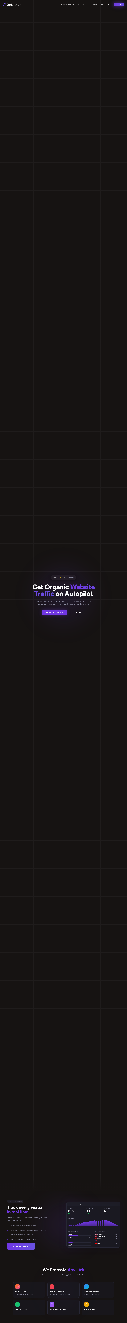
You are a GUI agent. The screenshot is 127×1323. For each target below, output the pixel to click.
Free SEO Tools (82, 4)
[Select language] (102, 4)
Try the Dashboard (19, 1246)
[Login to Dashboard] (109, 4)
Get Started (118, 4)
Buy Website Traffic (67, 4)
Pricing (95, 4)
